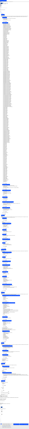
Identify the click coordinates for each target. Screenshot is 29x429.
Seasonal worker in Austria (5, 119)
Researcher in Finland (5, 111)
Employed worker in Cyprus (5, 48)
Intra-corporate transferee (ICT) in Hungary (7, 101)
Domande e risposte (5, 225)
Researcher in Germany (5, 112)
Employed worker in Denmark (6, 49)
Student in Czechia (5, 145)
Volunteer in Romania (5, 178)
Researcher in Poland (5, 116)
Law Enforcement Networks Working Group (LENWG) (7, 328)
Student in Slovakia (5, 34)
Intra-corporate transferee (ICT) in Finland (7, 99)
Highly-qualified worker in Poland (6, 81)
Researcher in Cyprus (5, 109)
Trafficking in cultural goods (5, 280)
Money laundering (5, 279)
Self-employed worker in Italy (6, 134)
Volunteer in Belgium (5, 167)
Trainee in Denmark (5, 158)
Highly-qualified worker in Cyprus (6, 73)
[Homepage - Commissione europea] (4, 3)
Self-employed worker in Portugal (6, 137)
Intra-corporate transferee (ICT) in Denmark (7, 98)
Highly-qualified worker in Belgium (6, 71)
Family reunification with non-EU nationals (7, 193)
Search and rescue (5, 204)
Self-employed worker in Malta (6, 136)
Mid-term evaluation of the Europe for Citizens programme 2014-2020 (9, 373)
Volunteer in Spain (5, 39)
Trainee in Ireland (5, 162)
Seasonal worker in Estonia (5, 122)
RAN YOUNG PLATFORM (6, 337)
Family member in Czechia (5, 61)
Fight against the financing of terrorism (6, 253)
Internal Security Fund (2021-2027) (6, 355)
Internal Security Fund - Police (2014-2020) (7, 356)
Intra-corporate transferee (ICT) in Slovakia (7, 28)
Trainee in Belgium (5, 155)
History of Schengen (5, 230)
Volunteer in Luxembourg (5, 176)
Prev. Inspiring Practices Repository (6, 306)
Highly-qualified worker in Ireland (6, 78)
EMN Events (4, 322)
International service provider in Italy (6, 90)
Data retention (4, 272)
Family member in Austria (5, 59)
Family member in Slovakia (5, 42)
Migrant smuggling (5, 186)
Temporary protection (5, 19)
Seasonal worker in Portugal (5, 129)
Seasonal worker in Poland (5, 128)
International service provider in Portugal (7, 93)
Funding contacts (3, 359)
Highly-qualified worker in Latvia (6, 79)
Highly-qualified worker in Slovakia (6, 23)
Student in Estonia (5, 146)
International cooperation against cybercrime (7, 258)
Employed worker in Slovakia (6, 40)
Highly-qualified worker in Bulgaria (6, 72)
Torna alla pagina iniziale (2, 400)
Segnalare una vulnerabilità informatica (4, 419)
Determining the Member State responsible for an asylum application (9, 18)
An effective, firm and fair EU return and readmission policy (8, 185)
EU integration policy (5, 198)
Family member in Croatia (5, 60)
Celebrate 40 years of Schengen (6, 367)
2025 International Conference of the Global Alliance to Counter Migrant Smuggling (10, 187)
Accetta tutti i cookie (16, 424)
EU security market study (5, 298)
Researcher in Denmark (5, 110)
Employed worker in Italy (5, 53)
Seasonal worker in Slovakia (5, 30)
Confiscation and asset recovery (6, 277)
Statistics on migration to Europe (5, 212)
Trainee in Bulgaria (5, 156)
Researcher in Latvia (5, 114)
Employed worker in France (5, 51)
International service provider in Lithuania (7, 91)
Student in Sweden (5, 43)
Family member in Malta (5, 68)
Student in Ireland (5, 150)
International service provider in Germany (7, 88)
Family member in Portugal (5, 69)
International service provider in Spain (6, 27)
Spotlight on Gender (5, 312)
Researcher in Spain (5, 45)
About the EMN (4, 321)
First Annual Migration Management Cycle (7, 208)
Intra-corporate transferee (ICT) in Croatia (7, 96)
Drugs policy (4, 278)
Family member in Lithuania (5, 67)
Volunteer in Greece (5, 173)
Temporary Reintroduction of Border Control (7, 231)
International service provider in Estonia (7, 86)
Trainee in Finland (5, 159)
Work (3, 194)
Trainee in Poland (5, 165)
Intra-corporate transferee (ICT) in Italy (6, 102)
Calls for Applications (5, 303)
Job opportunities (3, 383)
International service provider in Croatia (6, 84)
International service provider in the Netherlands (7, 94)
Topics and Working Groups (5, 338)
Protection (4, 254)
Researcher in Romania (5, 117)
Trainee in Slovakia (5, 36)
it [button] (1, 5)
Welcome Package (5, 307)
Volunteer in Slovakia (5, 38)
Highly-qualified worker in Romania (6, 82)
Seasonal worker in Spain (5, 31)
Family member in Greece (5, 64)
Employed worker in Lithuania (6, 54)
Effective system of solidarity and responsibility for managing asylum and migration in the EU (11, 203)
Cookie (1, 420)
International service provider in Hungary (7, 89)
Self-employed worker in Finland (6, 131)
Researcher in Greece (5, 148)
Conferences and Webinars (5, 333)
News (3, 313)
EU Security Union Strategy (5, 311)
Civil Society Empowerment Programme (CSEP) (7, 332)
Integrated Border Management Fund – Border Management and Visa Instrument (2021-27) (11, 351)
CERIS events (4, 297)
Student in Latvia (4, 151)
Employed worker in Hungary (6, 52)
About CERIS (4, 296)
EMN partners (4, 323)
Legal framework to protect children (6, 286)
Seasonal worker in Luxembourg (6, 127)
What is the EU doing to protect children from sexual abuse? (8, 287)
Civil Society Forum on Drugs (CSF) (5, 330)
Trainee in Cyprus (5, 157)
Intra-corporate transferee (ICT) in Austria (7, 95)
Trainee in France (5, 160)
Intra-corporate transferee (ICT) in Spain (7, 29)
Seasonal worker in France (5, 123)
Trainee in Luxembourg (5, 164)
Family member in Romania (5, 70)
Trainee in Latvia (4, 163)
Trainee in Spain (4, 37)
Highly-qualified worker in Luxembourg (7, 80)
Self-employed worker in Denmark (6, 142)
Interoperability (3, 222)
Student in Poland (5, 153)
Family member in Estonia (5, 62)
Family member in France (5, 63)
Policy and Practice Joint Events (6, 304)
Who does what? (4, 179)
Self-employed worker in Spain (6, 33)
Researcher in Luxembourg (5, 115)
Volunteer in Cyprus (5, 169)
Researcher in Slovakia (5, 44)
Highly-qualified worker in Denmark (6, 74)
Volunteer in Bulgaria (5, 168)
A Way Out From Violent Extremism (6, 310)
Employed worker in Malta (5, 55)
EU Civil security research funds (5, 358)
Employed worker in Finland (6, 50)
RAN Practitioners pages (5, 336)
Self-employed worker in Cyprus (6, 141)
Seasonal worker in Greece (5, 124)
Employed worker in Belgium (6, 46)
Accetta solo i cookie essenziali (24, 424)
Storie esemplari (4, 226)
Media (4, 308)
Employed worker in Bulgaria (6, 47)
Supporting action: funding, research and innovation (8, 268)
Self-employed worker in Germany (6, 132)
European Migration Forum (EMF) (6, 191)
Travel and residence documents (5, 238)
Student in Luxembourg (5, 152)
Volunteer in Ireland (5, 174)
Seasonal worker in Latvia (5, 126)
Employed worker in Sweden (6, 41)
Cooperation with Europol (5, 266)
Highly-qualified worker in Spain (6, 24)
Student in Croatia (5, 144)
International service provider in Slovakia (7, 26)
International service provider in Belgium (7, 83)
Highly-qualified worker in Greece (6, 77)
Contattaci (2, 418)
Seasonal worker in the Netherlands (6, 130)
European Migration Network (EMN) (4, 392)
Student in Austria (5, 143)
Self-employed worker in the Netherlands (7, 138)
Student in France (5, 147)
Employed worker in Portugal (6, 57)
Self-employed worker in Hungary (6, 133)
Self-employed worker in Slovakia (6, 32)
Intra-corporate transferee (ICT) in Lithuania (7, 103)
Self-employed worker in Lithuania (6, 135)
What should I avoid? (5, 181)
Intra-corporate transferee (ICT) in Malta (7, 104)
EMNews (4, 324)
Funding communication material (5, 360)
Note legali (2, 421)
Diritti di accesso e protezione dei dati (6, 224)
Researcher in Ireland (5, 113)
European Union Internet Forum (5, 327)
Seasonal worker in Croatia (5, 120)
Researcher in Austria (5, 107)
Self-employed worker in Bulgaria (6, 140)
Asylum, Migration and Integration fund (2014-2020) (8, 347)
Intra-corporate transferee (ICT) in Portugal (7, 105)
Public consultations (4, 371)
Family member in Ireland (5, 65)
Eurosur (3, 221)
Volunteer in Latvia (5, 175)
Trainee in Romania (5, 166)
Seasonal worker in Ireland (5, 125)
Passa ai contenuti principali (3, 0)
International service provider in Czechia (7, 85)
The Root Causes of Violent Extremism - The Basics (8, 309)
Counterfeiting (4, 281)
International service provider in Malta (6, 92)
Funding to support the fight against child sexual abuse (8, 285)
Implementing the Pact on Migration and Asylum (7, 209)
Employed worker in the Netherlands (6, 58)
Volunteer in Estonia (5, 171)
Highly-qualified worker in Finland (6, 75)
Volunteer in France (5, 172)
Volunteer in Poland (5, 177)
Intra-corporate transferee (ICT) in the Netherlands (7, 106)
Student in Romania (5, 154)
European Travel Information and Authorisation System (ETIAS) (9, 235)
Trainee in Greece (5, 161)
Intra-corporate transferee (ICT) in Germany (7, 100)
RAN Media (4, 334)
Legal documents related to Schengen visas (7, 244)
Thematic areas (4, 299)
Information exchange (5, 267)
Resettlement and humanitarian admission (7, 192)
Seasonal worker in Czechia (5, 121)
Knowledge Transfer (5, 305)
